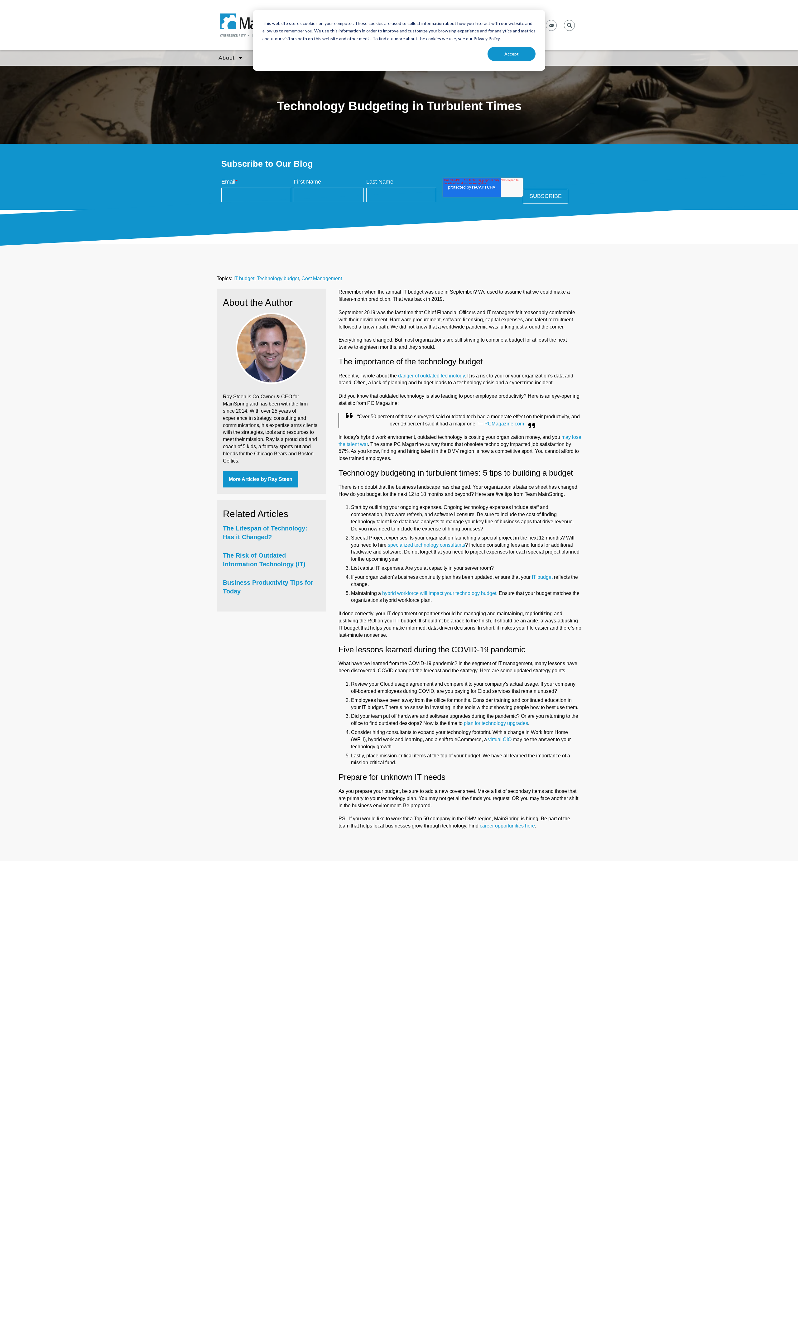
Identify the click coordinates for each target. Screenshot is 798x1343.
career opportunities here (507, 825)
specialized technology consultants (426, 545)
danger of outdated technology (431, 375)
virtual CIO (500, 739)
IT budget (243, 278)
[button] (569, 25)
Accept (511, 53)
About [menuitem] (227, 58)
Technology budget (278, 278)
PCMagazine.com (504, 423)
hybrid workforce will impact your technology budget (439, 593)
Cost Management (321, 278)
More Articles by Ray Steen (260, 479)
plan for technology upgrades (496, 723)
